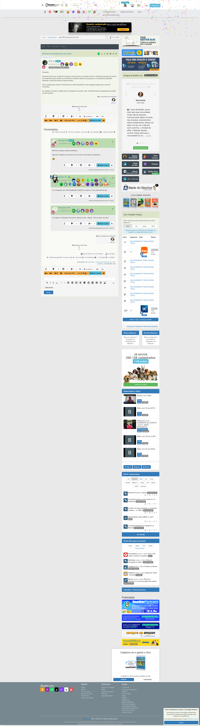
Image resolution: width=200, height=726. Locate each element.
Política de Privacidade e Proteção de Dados (130, 709)
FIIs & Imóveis (86, 691)
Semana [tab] (134, 479)
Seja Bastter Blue (107, 696)
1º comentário (102, 257)
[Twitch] (61, 689)
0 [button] (67, 116)
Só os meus (84, 132)
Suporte (124, 691)
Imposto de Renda (87, 698)
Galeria (64, 46)
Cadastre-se (155, 5)
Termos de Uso (127, 712)
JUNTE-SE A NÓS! (140, 385)
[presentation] (47, 282)
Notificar (112, 257)
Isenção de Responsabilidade (128, 701)
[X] (66, 689)
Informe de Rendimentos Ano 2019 (56, 53)
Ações (83, 687)
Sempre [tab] (128, 482)
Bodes (137, 467)
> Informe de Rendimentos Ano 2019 (105, 262)
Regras (124, 698)
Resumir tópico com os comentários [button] (93, 254)
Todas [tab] (130, 546)
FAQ (48, 46)
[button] (43, 5)
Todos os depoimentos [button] (140, 148)
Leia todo (148, 136)
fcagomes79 (64, 208)
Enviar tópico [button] (111, 254)
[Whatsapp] (52, 689)
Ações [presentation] (128, 226)
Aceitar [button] (181, 723)
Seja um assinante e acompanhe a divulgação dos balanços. (130, 340)
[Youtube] (71, 689)
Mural (43, 46)
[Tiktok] (57, 689)
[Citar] (103, 120)
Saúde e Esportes (107, 691)
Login (146, 5)
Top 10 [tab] (136, 482)
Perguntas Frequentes (129, 689)
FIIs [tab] (148, 482)
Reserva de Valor (87, 694)
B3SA (144, 315)
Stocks (83, 689)
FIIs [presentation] (136, 226)
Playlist (146, 467)
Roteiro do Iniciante (108, 687)
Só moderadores (95, 132)
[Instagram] (47, 689)
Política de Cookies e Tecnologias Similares (129, 705)
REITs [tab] (136, 486)
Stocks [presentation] (145, 226)
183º (58, 61)
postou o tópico (142, 555)
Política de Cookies (192, 719)
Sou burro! (49, 287)
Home (44, 37)
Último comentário (108, 132)
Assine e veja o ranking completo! (141, 319)
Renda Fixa (85, 696)
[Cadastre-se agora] (100, 28)
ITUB (144, 256)
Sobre (124, 696)
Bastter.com (86, 719)
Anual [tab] (151, 479)
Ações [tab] (142, 482)
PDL (51, 61)
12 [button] (58, 116)
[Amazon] (42, 689)
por (143, 494)
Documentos (55, 46)
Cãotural (104, 694)
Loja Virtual (125, 687)
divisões (156, 173)
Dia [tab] (129, 479)
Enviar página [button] (115, 37)
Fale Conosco (126, 694)
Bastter (62, 177)
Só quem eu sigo (73, 132)
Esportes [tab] (143, 486)
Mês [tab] (141, 479)
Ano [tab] (146, 479)
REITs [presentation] (153, 226)
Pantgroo (63, 140)
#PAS (103, 689)
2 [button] (68, 196)
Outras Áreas (139, 548)
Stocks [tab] (153, 482)
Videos (128, 467)
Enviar (48, 292)
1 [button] (49, 116)
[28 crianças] (125, 6)
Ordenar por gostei (60, 132)
